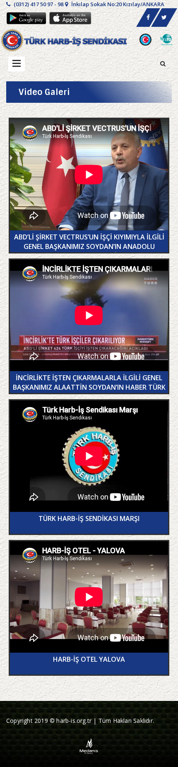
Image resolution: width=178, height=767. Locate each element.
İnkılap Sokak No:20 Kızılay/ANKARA (117, 4)
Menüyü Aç (16, 64)
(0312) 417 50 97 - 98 (37, 4)
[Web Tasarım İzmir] (89, 745)
